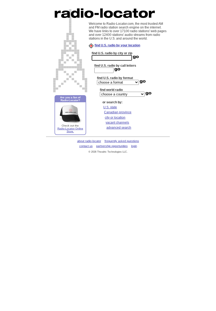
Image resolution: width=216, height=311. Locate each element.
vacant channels (117, 122)
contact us (86, 146)
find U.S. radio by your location (117, 45)
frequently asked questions (122, 141)
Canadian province (117, 112)
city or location (115, 117)
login (134, 146)
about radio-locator (89, 141)
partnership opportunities (112, 146)
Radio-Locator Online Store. (70, 130)
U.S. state (110, 107)
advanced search (118, 127)
